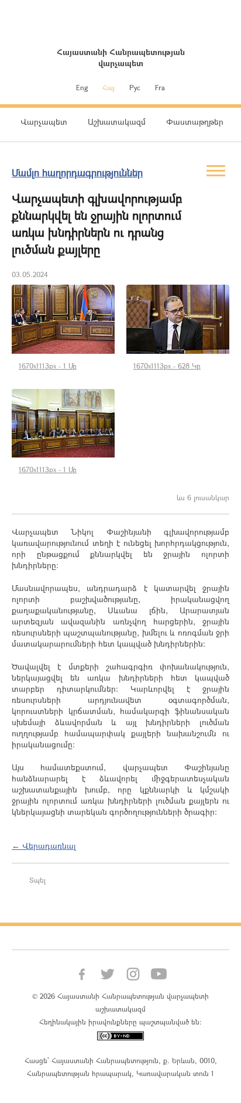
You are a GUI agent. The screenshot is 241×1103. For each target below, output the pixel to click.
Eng (82, 87)
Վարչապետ (43, 121)
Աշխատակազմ (117, 121)
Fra (160, 87)
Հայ (108, 87)
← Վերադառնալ (44, 845)
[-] (63, 319)
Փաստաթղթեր (194, 121)
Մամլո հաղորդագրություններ (77, 172)
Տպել (37, 880)
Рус (134, 87)
